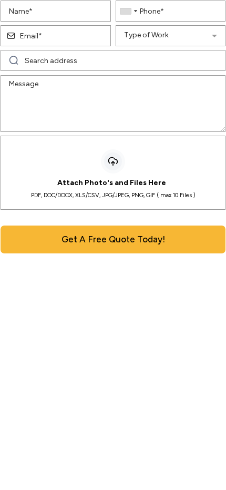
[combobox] (128, 11)
